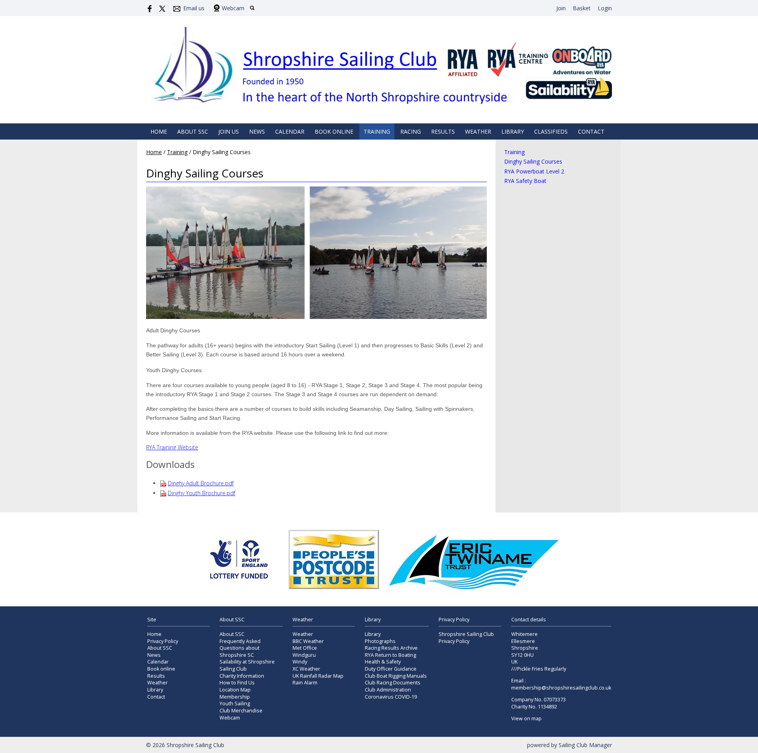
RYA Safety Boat (525, 181)
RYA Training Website (172, 447)
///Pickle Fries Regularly (538, 668)
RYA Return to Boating (390, 655)
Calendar (289, 131)
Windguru (304, 655)
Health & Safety (383, 661)
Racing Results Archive (391, 648)
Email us (194, 8)
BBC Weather (308, 641)
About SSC (192, 131)
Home (158, 131)
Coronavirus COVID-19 (391, 696)
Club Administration (388, 689)
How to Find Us (237, 682)
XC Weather (306, 668)
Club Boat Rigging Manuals (396, 676)
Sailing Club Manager (585, 745)
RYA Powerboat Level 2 (534, 171)
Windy (300, 661)
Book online (334, 131)
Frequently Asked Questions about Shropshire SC (240, 648)
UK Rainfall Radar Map (318, 676)
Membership (235, 696)
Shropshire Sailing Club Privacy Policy (466, 638)
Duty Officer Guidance (391, 668)
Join (561, 8)
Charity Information (242, 676)
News (257, 131)
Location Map (235, 689)
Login (605, 8)
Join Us (228, 131)
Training (377, 131)
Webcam (233, 8)
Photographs (380, 641)
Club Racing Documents (392, 682)
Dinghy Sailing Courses (533, 161)
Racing (410, 131)
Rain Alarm (305, 682)
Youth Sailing (235, 703)
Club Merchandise (241, 710)
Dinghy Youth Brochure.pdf (201, 493)
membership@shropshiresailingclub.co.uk (561, 687)
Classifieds (551, 131)
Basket (582, 8)
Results (443, 131)
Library (512, 131)
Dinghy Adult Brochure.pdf (201, 483)
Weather (478, 131)
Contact (591, 131)
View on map (526, 718)
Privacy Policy (162, 641)
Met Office (305, 648)
